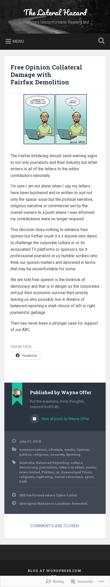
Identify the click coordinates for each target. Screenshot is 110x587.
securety (57, 454)
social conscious (68, 477)
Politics (48, 472)
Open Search (100, 41)
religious (40, 454)
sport (89, 477)
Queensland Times (76, 472)
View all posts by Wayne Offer (64, 419)
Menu (18, 41)
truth (23, 481)
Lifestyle (56, 449)
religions (26, 477)
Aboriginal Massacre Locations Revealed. (53, 503)
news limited (29, 472)
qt (57, 472)
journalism (48, 467)
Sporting (73, 454)
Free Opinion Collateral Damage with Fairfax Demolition (46, 74)
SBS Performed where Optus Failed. (48, 495)
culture (76, 463)
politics (25, 454)
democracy (28, 467)
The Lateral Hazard (55, 12)
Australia (26, 463)
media (69, 449)
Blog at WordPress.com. (55, 571)
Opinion (82, 449)
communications (33, 449)
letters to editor (71, 467)
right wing (44, 477)
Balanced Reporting (52, 463)
